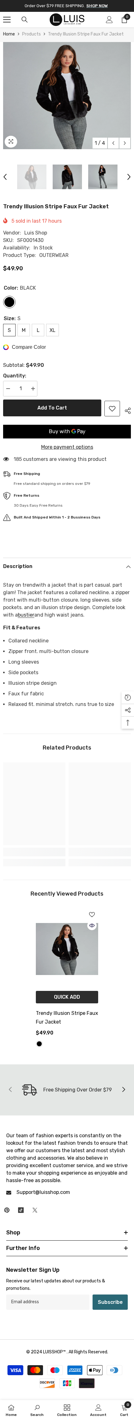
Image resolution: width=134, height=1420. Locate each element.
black (39, 1043)
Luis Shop (35, 233)
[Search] (24, 19)
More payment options (67, 447)
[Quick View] (92, 925)
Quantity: (14, 376)
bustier (26, 615)
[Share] (125, 409)
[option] (67, 95)
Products (31, 34)
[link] (34, 852)
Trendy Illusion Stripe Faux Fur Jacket (67, 1017)
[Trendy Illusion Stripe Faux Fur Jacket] (67, 948)
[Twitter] (35, 1210)
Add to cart (52, 408)
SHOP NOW (97, 5)
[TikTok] (21, 1210)
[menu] (7, 19)
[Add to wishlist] (112, 408)
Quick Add (67, 997)
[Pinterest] (7, 1210)
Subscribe (110, 1302)
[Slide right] (123, 1089)
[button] (113, 143)
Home (9, 34)
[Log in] (109, 19)
